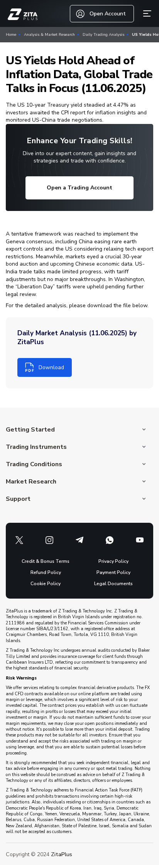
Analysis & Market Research (49, 34)
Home (11, 34)
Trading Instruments (36, 447)
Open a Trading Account (79, 187)
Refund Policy (45, 572)
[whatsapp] (109, 540)
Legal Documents (113, 584)
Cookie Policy (45, 584)
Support (18, 499)
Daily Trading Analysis (103, 34)
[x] (19, 540)
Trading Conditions (34, 464)
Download (51, 367)
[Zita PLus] (22, 14)
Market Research (31, 481)
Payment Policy (113, 572)
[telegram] (79, 540)
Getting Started (30, 429)
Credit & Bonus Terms (45, 561)
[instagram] (49, 540)
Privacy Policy (113, 561)
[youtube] (140, 540)
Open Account (108, 13)
